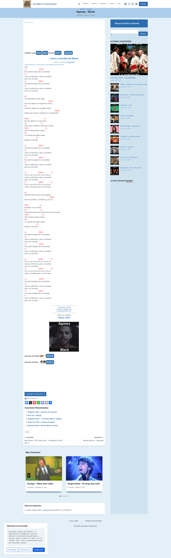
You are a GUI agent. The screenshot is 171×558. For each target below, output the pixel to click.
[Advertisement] (64, 37)
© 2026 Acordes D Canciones (85, 526)
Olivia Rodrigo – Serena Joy (130, 126)
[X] (129, 4)
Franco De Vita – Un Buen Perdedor (41, 422)
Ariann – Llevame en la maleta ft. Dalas (133, 84)
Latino (58, 53)
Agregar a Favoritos (35, 394)
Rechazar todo (25, 550)
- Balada (89, 9)
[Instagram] (132, 4)
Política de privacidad (93, 521)
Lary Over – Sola (126, 105)
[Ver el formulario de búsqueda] (79, 4)
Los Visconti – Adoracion (129, 157)
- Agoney (82, 9)
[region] (26, 538)
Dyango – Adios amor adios (40, 483)
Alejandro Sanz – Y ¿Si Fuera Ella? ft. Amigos (45, 419)
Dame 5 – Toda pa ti (127, 147)
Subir (39, 53)
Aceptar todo (38, 550)
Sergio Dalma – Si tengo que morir (84, 483)
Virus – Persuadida (126, 116)
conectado (46, 510)
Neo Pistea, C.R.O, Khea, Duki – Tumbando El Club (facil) (43, 440)
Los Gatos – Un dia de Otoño (130, 136)
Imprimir (68, 53)
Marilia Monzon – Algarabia (93, 439)
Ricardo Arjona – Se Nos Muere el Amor (43, 425)
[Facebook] (125, 4)
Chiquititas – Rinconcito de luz (131, 168)
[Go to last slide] (28, 475)
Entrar (143, 4)
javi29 (81, 15)
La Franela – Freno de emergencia (132, 95)
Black (27, 432)
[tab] (60, 496)
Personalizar (12, 550)
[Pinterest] (136, 4)
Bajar (45, 53)
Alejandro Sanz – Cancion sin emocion (42, 412)
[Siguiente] (99, 475)
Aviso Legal (73, 521)
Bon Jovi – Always (35, 415)
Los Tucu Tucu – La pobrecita (122, 78)
